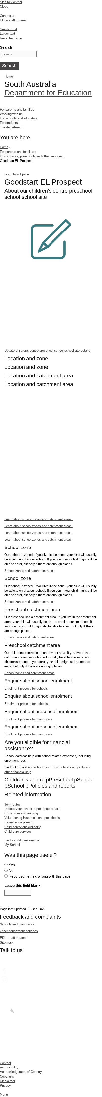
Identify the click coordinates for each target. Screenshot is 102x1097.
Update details (47, 350)
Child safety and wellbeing (22, 827)
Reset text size (11, 38)
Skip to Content (11, 2)
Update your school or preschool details (32, 809)
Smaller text (8, 29)
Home (8, 76)
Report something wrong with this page (40, 876)
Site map (6, 942)
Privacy (5, 1085)
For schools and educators (19, 118)
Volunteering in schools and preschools (32, 818)
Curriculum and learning (21, 813)
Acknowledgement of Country (21, 1072)
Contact (5, 1063)
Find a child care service (21, 840)
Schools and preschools (17, 924)
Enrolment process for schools (26, 688)
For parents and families (17, 109)
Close (4, 6)
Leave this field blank (22, 885)
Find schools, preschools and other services (31, 156)
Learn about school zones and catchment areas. (38, 519)
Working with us (11, 114)
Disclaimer (7, 1081)
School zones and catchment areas (29, 571)
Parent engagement (18, 822)
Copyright (7, 1076)
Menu (4, 1094)
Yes (12, 865)
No (11, 870)
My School (12, 845)
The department (11, 127)
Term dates (12, 804)
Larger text (7, 33)
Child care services (18, 831)
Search (6, 47)
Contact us (7, 16)
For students (9, 123)
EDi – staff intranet (13, 20)
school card (42, 767)
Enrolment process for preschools (28, 719)
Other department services (19, 931)
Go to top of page (16, 174)
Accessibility (9, 1067)
